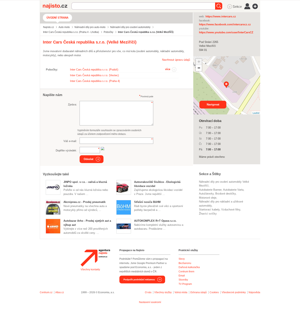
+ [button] (199, 61)
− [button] (199, 67)
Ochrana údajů (198, 292)
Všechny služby (163, 292)
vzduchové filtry (230, 209)
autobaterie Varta (233, 189)
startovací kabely (209, 209)
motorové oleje (207, 197)
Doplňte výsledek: (66, 150)
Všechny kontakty (90, 269)
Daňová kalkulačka (189, 267)
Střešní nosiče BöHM (147, 202)
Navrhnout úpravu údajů (176, 59)
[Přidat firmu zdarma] (256, 6)
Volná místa (180, 292)
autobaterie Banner (210, 189)
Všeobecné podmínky (234, 292)
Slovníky (183, 279)
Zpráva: (72, 104)
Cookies (214, 292)
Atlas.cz (59, 292)
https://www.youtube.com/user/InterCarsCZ (226, 32)
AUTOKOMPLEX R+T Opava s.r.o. (155, 220)
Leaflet (256, 112)
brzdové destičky (225, 193)
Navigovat (213, 104)
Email (182, 275)
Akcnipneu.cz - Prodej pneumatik (84, 202)
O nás (148, 292)
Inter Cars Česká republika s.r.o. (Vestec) (94, 75)
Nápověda (254, 292)
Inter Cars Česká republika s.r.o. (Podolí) (94, 69)
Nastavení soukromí (150, 302)
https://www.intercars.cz (221, 16)
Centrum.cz (46, 292)
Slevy (182, 258)
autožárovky (206, 193)
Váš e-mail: (70, 141)
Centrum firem (186, 271)
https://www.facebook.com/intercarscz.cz (225, 24)
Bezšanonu (185, 263)
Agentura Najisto (95, 257)
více (167, 69)
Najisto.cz (57, 6)
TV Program (185, 284)
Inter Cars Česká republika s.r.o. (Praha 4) (95, 81)
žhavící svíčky (208, 213)
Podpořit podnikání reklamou (139, 279)
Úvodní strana (57, 17)
